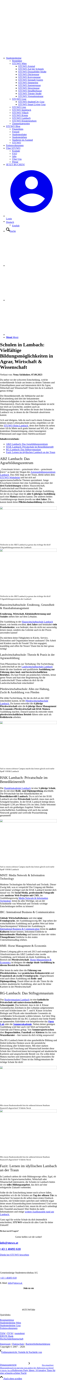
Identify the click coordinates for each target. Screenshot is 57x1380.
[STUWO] (23, 53)
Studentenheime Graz (10, 1325)
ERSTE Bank (6, 1336)
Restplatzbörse (7, 1320)
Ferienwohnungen (8, 1328)
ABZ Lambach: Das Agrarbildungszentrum (27, 444)
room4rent (20, 1333)
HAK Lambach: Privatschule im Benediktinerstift (30, 447)
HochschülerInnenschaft (11, 1339)
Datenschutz (18, 1344)
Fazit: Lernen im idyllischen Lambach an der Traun (30, 452)
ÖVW (10, 1333)
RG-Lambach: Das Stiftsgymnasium (23, 449)
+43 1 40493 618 (10, 1249)
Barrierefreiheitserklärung (38, 1344)
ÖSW (2, 1333)
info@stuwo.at (9, 1242)
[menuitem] (31, 91)
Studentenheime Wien (10, 1322)
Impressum (5, 1344)
